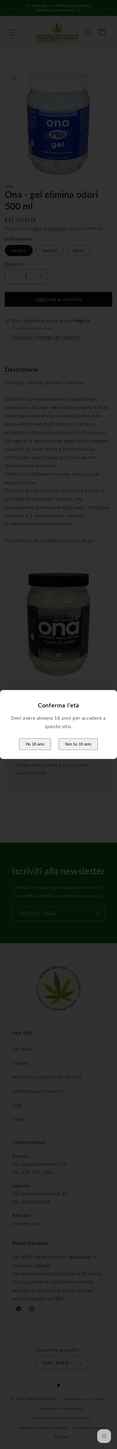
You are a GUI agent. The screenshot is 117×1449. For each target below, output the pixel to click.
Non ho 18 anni (78, 744)
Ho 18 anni (35, 744)
